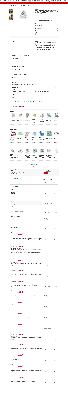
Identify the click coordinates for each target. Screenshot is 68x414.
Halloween (12, 0)
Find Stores (57, 3)
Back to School (7, 0)
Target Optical (31, 1)
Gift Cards (23, 1)
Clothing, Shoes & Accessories (17, 0)
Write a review (46, 173)
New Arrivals (38, 1)
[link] (37, 13)
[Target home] (11, 5)
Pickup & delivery (23, 5)
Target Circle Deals (51, 1)
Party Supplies (18, 1)
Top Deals (47, 1)
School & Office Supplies (62, 0)
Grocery (36, 0)
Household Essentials (40, 0)
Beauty (45, 0)
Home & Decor (23, 0)
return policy (37, 92)
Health (56, 0)
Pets (54, 0)
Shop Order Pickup (58, 1)
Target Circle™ (32, 3)
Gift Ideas (21, 1)
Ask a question (21, 106)
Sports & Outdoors (52, 0)
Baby (43, 0)
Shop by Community (27, 1)
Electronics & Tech (4, 1)
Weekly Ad (54, 1)
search (50, 5)
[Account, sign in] (54, 5)
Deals (34, 1)
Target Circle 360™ (43, 3)
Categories (14, 5)
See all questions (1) (15, 106)
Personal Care (48, 0)
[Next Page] (58, 119)
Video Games (8, 1)
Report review (55, 182)
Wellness (58, 0)
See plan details (40, 21)
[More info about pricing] (51, 15)
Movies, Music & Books (13, 1)
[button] (37, 13)
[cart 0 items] (57, 5)
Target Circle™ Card (37, 3)
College (10, 0)
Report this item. (31, 84)
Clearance (36, 1)
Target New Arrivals (2, 0)
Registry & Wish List (48, 3)
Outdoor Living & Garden (32, 0)
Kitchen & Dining (27, 0)
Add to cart (12, 142)
